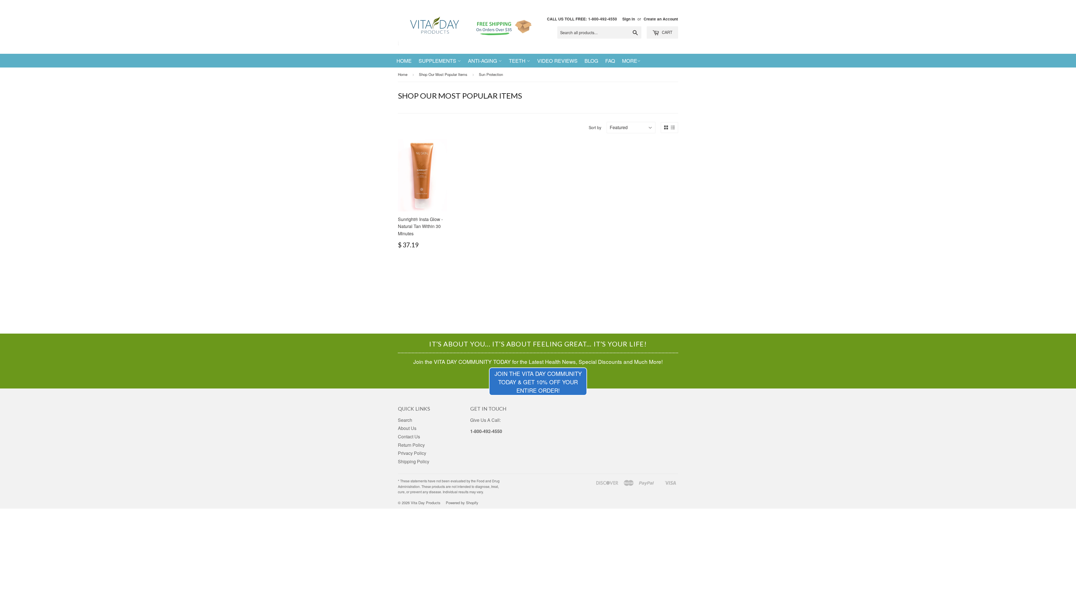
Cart (666, 32)
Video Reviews (557, 60)
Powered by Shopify (462, 502)
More (629, 60)
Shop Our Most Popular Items (443, 74)
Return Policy (411, 445)
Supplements (438, 60)
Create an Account (661, 19)
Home (404, 60)
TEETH (518, 60)
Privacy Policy (412, 453)
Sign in (628, 19)
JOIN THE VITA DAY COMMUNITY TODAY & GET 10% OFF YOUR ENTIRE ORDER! (538, 381)
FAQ (610, 60)
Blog (591, 60)
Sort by (595, 127)
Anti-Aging (483, 60)
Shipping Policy (413, 461)
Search (405, 420)
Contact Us (409, 436)
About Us (407, 428)
